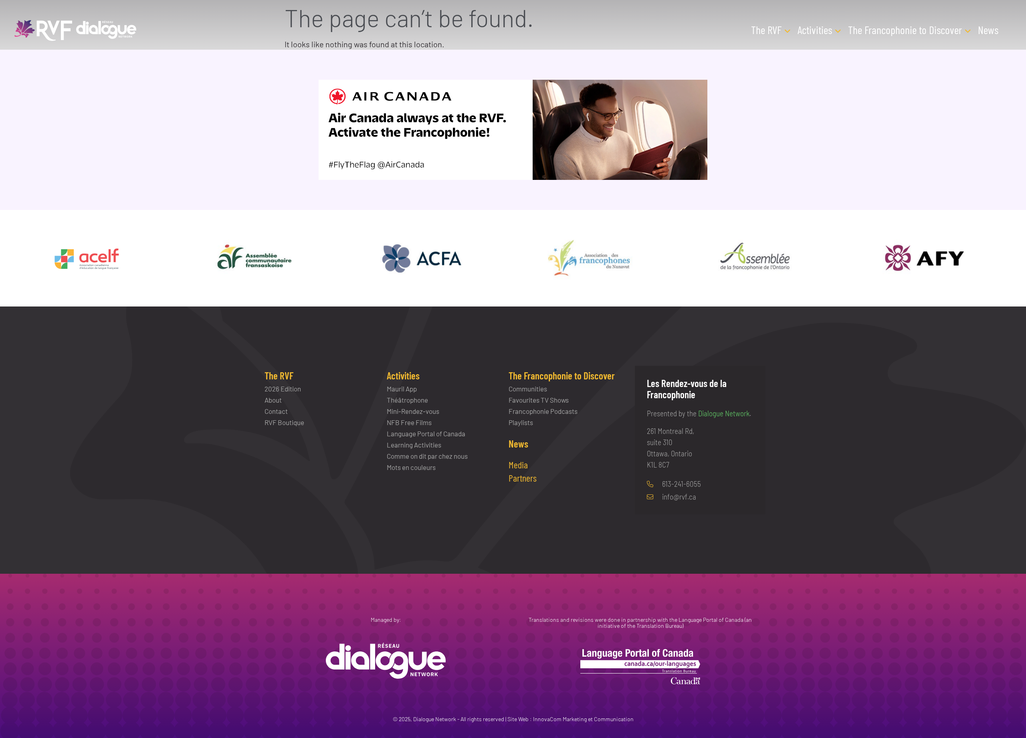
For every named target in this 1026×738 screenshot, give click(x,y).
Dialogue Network (723, 413)
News (988, 29)
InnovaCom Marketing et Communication (583, 719)
